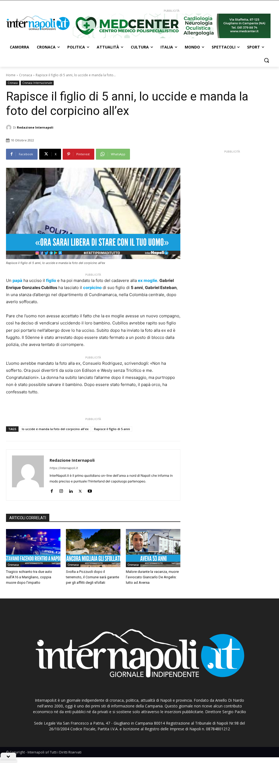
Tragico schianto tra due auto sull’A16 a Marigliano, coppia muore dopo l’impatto (29, 577)
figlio (51, 280)
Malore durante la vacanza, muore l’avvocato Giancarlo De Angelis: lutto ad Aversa (152, 577)
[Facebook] (52, 490)
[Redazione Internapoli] (9, 127)
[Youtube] (90, 490)
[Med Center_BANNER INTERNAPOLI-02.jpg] (171, 26)
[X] (80, 490)
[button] (266, 60)
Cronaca (25, 75)
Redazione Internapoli (35, 127)
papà (17, 280)
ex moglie (147, 280)
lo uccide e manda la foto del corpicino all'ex (55, 429)
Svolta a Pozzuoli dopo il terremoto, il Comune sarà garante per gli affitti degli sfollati (92, 577)
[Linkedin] (71, 490)
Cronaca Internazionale (37, 83)
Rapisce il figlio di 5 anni (112, 429)
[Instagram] (61, 490)
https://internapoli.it (64, 468)
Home (11, 75)
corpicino (92, 287)
